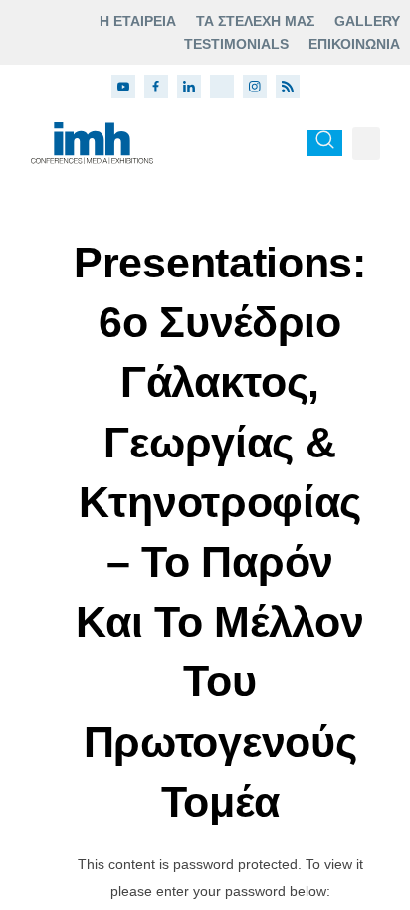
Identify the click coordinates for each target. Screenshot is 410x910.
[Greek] (282, 142)
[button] (366, 143)
